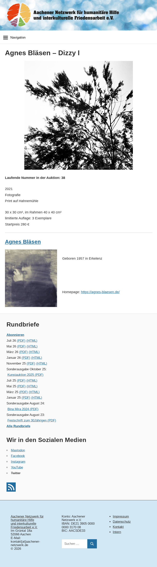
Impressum (121, 516)
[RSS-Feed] (11, 490)
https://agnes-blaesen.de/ (100, 292)
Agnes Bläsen (23, 242)
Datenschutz (122, 521)
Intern (117, 532)
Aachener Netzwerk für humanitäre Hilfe (27, 518)
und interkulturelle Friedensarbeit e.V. (24, 525)
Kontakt (118, 527)
